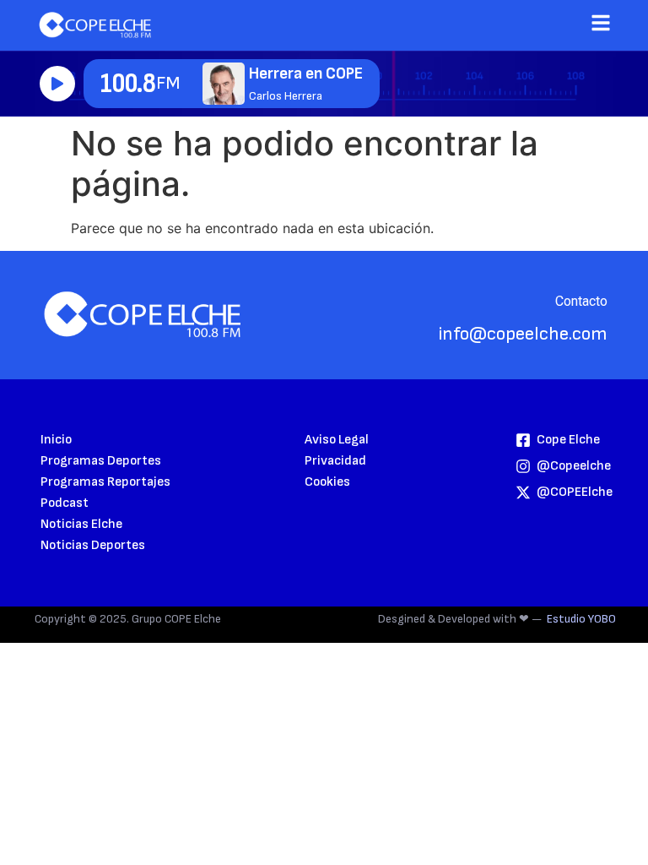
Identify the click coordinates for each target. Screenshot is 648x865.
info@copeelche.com (523, 334)
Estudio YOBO (581, 619)
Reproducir (57, 83)
